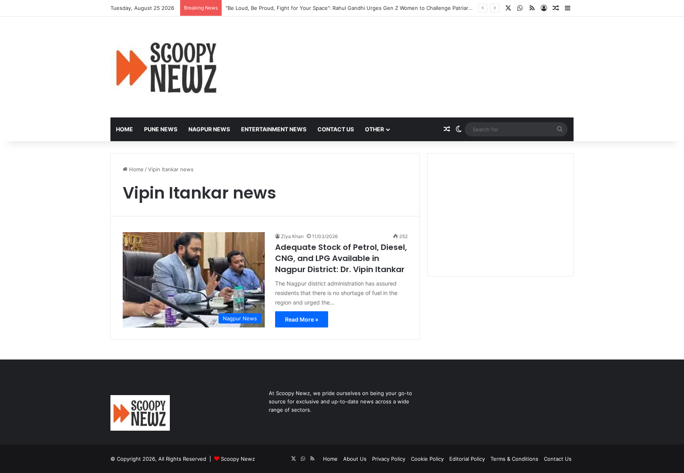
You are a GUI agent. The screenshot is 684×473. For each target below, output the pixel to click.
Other (374, 129)
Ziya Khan (292, 236)
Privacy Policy (388, 459)
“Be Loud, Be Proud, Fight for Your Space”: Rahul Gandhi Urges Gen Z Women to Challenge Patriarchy (351, 8)
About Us (355, 459)
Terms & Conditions (514, 459)
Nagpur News (209, 129)
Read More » (301, 319)
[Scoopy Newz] (167, 67)
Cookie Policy (427, 459)
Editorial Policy (467, 459)
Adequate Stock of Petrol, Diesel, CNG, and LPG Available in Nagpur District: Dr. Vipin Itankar (341, 258)
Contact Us (335, 129)
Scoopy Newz (238, 459)
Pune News (160, 129)
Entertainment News (273, 129)
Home (124, 129)
